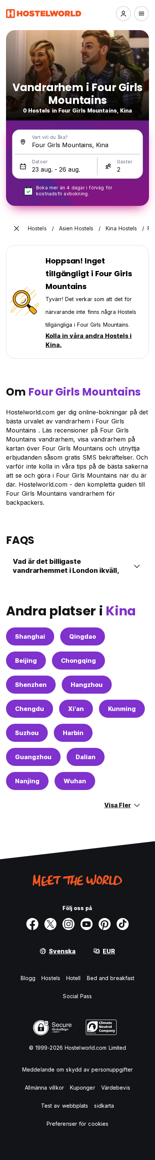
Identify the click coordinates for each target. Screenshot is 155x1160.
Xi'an (76, 708)
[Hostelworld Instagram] (68, 924)
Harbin (73, 733)
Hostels (50, 978)
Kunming (122, 708)
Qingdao (82, 636)
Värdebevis (115, 1087)
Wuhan (75, 781)
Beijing (26, 660)
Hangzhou (87, 684)
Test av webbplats (64, 1105)
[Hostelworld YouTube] (87, 924)
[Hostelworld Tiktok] (123, 924)
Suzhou (27, 733)
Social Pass (77, 996)
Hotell (73, 978)
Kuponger (82, 1087)
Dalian (86, 757)
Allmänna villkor (44, 1087)
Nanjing (27, 781)
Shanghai (30, 636)
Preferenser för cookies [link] (77, 1123)
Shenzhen (31, 684)
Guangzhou (33, 757)
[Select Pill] (123, 13)
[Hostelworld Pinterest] (105, 924)
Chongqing (78, 660)
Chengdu (29, 708)
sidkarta (104, 1105)
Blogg (28, 978)
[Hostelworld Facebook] (32, 924)
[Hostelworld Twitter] (50, 924)
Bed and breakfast (111, 978)
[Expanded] (17, 228)
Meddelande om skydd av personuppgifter (77, 1069)
